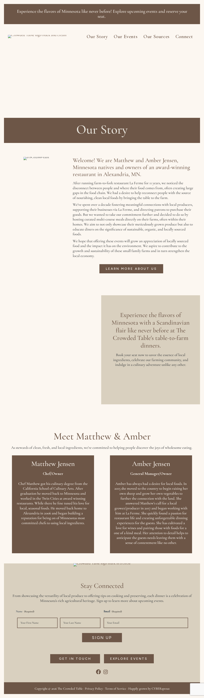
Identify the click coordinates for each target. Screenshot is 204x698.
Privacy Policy (94, 689)
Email (113, 611)
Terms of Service (115, 689)
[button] (131, 268)
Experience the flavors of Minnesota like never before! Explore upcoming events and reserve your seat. (102, 14)
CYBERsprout (161, 689)
